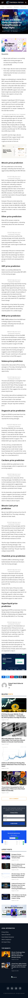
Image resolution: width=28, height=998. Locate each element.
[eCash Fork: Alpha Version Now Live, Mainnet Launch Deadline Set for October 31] (6, 966)
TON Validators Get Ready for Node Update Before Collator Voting (19, 896)
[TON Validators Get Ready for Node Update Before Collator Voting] (6, 897)
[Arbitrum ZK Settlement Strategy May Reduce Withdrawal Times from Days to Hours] (14, 754)
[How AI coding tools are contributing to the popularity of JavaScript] (6, 866)
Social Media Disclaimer (8, 937)
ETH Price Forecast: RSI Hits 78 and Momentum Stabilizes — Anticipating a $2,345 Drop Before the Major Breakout (14, 715)
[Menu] (3, 2)
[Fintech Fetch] (15, 2)
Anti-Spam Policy (6, 942)
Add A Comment (14, 798)
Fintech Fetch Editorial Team (15, 684)
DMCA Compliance (6, 939)
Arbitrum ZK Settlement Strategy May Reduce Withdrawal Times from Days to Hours (14, 764)
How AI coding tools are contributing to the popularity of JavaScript (18, 865)
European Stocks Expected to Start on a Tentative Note (18, 856)
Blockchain (5, 15)
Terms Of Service (6, 934)
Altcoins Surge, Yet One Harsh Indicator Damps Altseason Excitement (18, 875)
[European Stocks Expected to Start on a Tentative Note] (6, 856)
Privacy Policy (14, 812)
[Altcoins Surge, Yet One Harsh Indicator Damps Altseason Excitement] (6, 876)
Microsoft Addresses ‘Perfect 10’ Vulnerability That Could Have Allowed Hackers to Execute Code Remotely (13, 740)
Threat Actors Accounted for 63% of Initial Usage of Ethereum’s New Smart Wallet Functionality (13, 788)
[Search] (25, 2)
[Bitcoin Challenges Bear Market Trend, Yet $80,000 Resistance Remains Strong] (6, 954)
